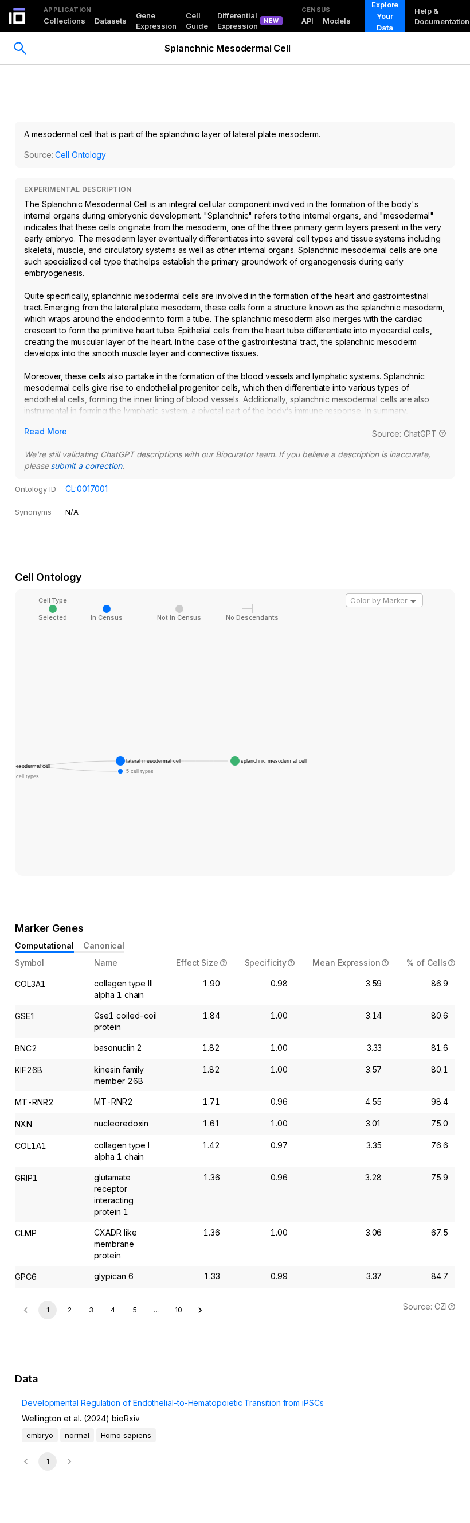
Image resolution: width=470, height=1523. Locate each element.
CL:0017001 (86, 489)
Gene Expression (156, 20)
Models (336, 20)
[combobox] (384, 600)
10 (178, 1310)
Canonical (103, 945)
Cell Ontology (80, 155)
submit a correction (86, 466)
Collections (64, 20)
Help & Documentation (441, 16)
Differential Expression (237, 20)
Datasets (111, 20)
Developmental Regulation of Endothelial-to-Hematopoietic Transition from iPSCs (173, 1403)
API (307, 20)
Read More (45, 431)
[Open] (413, 601)
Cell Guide (197, 20)
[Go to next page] (200, 1310)
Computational (44, 945)
